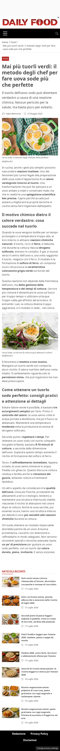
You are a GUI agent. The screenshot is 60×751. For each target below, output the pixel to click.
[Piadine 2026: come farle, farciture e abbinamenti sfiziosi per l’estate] (10, 656)
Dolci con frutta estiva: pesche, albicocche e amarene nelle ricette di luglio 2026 (39, 599)
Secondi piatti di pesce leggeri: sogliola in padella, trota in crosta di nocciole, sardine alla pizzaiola (38, 618)
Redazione (18, 733)
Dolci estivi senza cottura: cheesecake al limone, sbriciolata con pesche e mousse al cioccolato (38, 581)
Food (5, 58)
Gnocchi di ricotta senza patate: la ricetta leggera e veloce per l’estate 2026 (39, 671)
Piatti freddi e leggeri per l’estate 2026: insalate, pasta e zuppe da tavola (38, 637)
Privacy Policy (39, 733)
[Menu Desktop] (5, 33)
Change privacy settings (47, 748)
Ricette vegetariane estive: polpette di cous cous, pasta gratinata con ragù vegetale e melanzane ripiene (36, 692)
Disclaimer (30, 740)
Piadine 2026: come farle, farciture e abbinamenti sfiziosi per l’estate (39, 654)
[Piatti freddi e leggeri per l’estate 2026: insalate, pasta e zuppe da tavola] (10, 638)
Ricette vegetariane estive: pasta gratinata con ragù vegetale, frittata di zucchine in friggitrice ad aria (39, 714)
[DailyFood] (30, 22)
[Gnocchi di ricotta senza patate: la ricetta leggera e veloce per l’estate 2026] (10, 672)
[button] (57, 33)
